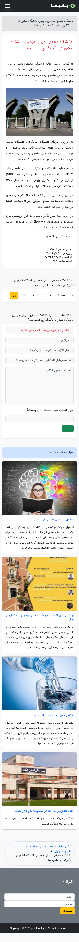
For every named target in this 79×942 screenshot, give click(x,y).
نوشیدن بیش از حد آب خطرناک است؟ (54, 715)
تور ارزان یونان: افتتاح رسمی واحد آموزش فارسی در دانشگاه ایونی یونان (40, 617)
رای (14, 295)
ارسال (68, 428)
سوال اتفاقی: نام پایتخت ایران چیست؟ (50, 410)
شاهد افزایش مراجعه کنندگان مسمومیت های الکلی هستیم (44, 811)
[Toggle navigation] (7, 6)
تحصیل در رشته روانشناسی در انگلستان (53, 520)
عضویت (67, 911)
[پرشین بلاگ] (63, 5)
